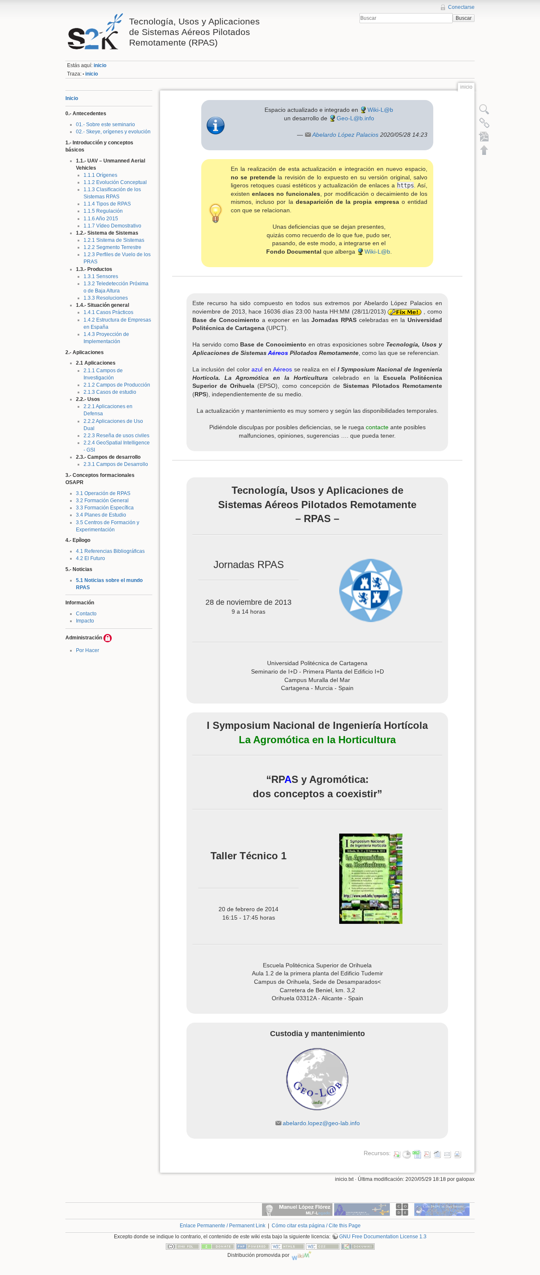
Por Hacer (87, 650)
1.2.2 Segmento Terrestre (112, 247)
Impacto (85, 621)
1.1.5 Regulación (103, 211)
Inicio (71, 98)
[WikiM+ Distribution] (302, 1255)
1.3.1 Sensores (101, 276)
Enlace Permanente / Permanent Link (222, 1226)
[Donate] (218, 1246)
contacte (377, 427)
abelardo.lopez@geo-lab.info (321, 1123)
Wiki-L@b (380, 109)
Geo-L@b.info (355, 118)
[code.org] (402, 1209)
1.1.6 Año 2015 (101, 219)
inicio (100, 65)
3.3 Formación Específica (105, 508)
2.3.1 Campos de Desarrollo (116, 464)
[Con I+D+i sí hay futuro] (442, 1209)
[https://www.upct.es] (371, 590)
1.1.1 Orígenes (100, 175)
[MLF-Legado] (297, 1209)
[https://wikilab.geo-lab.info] (317, 1079)
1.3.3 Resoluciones (106, 298)
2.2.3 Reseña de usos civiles (116, 436)
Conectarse (461, 7)
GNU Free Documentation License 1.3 (383, 1237)
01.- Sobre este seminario (105, 124)
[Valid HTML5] (288, 1246)
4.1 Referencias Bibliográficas (110, 551)
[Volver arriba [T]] (484, 150)
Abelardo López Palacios (345, 134)
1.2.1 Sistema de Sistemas (114, 240)
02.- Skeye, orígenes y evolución (113, 132)
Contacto (86, 614)
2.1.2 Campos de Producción (117, 385)
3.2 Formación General (102, 501)
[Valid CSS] (323, 1246)
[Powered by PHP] (253, 1246)
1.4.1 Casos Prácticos (108, 312)
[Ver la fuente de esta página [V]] (484, 109)
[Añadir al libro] (484, 136)
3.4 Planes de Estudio (101, 515)
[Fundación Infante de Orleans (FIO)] (362, 1209)
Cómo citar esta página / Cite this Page (316, 1226)
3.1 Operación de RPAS (103, 493)
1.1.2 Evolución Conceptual (115, 182)
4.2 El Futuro (90, 558)
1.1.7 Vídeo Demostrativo (112, 226)
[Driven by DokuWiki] (358, 1246)
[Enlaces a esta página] (484, 123)
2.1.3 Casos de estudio (110, 392)
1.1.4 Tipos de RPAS (107, 204)
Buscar (464, 18)
